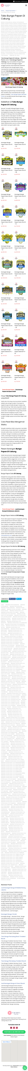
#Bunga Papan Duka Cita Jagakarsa (12, 739)
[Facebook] (11, 1028)
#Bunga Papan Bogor (16, 606)
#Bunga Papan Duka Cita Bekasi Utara (12, 642)
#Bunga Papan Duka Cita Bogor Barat (12, 646)
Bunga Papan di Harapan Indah (17, 25)
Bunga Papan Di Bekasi (11, 23)
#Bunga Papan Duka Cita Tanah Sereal (12, 858)
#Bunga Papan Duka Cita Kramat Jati (13, 779)
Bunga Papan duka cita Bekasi (17, 29)
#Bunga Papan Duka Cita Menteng (15, 797)
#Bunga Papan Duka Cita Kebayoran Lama (12, 767)
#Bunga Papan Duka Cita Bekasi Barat (11, 637)
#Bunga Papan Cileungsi (14, 609)
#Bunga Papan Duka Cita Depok (16, 729)
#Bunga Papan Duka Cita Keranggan (11, 774)
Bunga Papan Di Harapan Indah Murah (11, 26)
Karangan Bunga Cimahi (9, 914)
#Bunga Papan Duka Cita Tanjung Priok (12, 861)
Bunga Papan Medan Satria (16, 38)
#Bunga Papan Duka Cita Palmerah (14, 802)
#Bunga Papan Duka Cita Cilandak (13, 704)
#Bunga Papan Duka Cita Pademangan (12, 800)
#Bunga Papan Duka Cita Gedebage (12, 734)
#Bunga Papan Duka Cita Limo (16, 785)
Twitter (19, 598)
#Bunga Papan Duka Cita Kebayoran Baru (12, 765)
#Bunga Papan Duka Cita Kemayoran (11, 770)
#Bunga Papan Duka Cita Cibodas (13, 682)
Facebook (12, 598)
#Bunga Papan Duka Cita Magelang (11, 786)
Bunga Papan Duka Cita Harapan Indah (12, 31)
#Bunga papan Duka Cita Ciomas (15, 717)
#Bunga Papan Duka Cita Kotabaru (12, 778)
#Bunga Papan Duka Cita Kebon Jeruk (11, 768)
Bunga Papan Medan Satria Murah (10, 40)
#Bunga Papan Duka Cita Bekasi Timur (11, 641)
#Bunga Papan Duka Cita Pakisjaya (11, 801)
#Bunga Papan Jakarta (16, 876)
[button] (26, 5)
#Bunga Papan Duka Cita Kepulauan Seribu (13, 773)
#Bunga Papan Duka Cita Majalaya (14, 787)
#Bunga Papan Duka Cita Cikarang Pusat (13, 697)
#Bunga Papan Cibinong (8, 607)
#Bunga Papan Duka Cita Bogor (13, 644)
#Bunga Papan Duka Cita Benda (10, 643)
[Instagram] (14, 1028)
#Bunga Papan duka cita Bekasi (13, 636)
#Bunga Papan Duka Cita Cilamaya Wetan (13, 703)
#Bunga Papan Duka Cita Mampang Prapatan (12, 791)
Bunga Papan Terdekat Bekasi (13, 46)
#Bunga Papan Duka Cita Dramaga (11, 731)
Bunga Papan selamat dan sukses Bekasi (12, 41)
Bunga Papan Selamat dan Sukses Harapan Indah (13, 42)
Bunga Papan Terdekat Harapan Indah (13, 47)
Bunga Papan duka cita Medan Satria (14, 32)
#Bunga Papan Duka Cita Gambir (12, 733)
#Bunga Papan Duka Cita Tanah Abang (12, 857)
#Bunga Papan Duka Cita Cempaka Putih (12, 668)
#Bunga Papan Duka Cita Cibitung (10, 681)
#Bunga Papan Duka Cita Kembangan (11, 771)
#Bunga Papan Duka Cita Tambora (14, 852)
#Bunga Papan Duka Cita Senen (17, 837)
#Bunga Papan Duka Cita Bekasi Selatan (12, 639)
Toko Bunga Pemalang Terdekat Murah (13, 961)
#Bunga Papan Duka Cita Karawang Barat (13, 762)
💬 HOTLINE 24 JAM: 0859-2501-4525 (14, 1032)
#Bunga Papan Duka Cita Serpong (10, 839)
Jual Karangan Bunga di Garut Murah (13, 983)
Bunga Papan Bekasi (10, 10)
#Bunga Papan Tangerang (8, 878)
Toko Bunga (4, 55)
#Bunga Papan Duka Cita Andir (9, 612)
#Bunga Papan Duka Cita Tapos (10, 863)
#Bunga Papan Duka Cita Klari (9, 777)
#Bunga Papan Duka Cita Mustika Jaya (12, 798)
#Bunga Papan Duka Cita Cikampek (11, 695)
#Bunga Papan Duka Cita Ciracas (10, 723)
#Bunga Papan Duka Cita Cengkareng (11, 669)
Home (2, 10)
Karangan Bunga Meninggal (13, 49)
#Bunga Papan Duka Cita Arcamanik (13, 614)
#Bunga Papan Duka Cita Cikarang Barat (13, 695)
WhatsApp (5, 601)
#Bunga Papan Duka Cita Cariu (16, 666)
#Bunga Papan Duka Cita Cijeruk (16, 693)
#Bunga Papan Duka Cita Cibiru (16, 680)
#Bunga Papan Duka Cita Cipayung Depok (12, 719)
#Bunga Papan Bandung (12, 604)
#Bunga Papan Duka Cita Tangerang (11, 860)
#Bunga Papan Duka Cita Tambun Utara (12, 855)
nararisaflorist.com (6, 535)
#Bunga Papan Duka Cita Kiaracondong (12, 776)
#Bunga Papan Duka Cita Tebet (12, 865)
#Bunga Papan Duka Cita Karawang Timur (13, 764)
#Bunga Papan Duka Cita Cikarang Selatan (13, 698)
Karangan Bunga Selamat (8, 50)
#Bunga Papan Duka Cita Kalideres (15, 761)
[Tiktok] (17, 1028)
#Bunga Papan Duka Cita (17, 610)
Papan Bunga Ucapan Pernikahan (15, 53)
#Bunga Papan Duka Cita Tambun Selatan (12, 854)
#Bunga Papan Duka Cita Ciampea (10, 671)
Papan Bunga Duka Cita (11, 52)
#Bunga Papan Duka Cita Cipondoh (15, 722)
